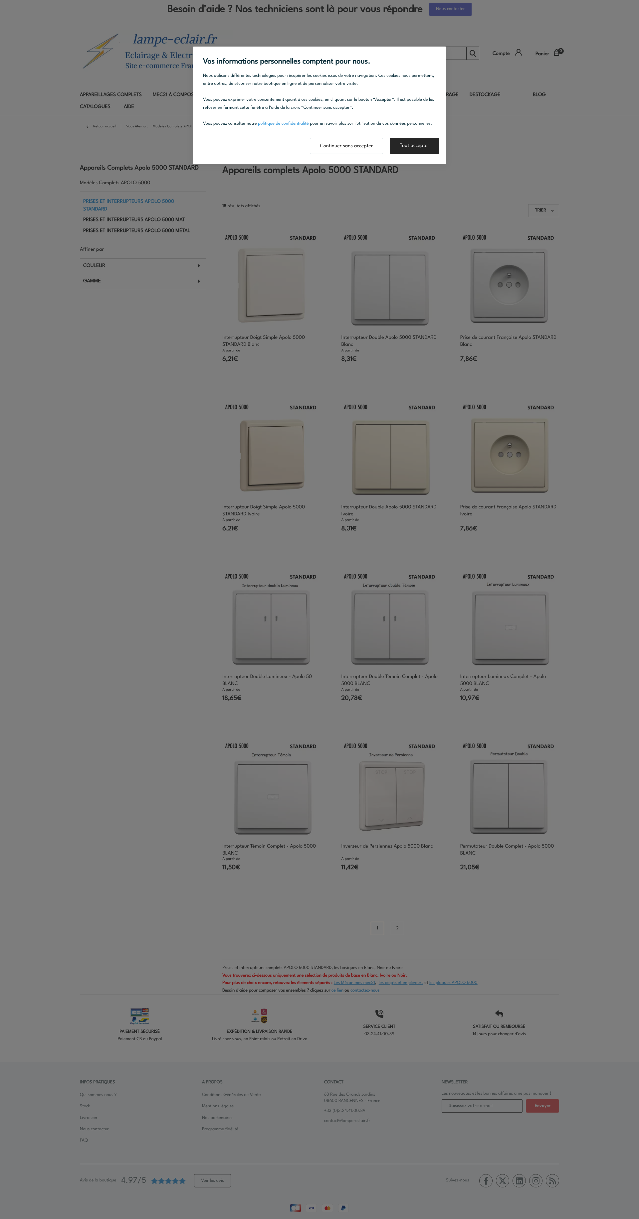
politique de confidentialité (283, 124)
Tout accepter (414, 145)
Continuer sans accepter (346, 146)
